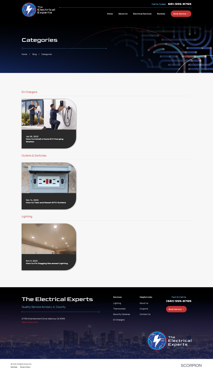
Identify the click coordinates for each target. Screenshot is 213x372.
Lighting (117, 303)
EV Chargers (119, 319)
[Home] (38, 9)
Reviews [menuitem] (161, 13)
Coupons (144, 308)
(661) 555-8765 (178, 301)
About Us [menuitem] (123, 13)
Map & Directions (30, 322)
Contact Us (145, 314)
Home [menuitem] (110, 13)
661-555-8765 (179, 4)
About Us (144, 303)
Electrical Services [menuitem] (142, 13)
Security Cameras (121, 314)
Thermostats (119, 308)
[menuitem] (14, 366)
